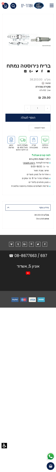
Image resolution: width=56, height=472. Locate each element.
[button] (4, 445)
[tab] (28, 207)
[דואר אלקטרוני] (49, 71)
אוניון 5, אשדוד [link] (28, 266)
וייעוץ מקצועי (29, 162)
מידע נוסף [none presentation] (44, 207)
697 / (42, 255)
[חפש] (13, 6)
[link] (28, 6)
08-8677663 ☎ (23, 255)
